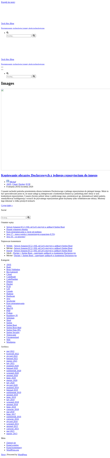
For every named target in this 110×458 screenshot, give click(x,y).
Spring (9, 323)
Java (8, 298)
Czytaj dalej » (7, 205)
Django (9, 281)
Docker (22, 184)
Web (8, 340)
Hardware (10, 296)
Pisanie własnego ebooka (17, 229)
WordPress (22, 454)
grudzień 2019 (12, 387)
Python (9, 313)
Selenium (10, 318)
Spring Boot (11, 325)
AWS (8, 184)
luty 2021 (10, 363)
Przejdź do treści (8, 2)
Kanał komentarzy (14, 447)
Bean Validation (13, 269)
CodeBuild (11, 277)
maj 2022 (10, 351)
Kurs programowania (15, 303)
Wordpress (10, 342)
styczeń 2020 (12, 385)
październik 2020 (13, 370)
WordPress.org (12, 450)
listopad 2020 (12, 368)
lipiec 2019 (11, 397)
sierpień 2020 (12, 375)
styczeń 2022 (12, 356)
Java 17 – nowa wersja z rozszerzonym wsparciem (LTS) (30, 234)
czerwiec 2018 (12, 409)
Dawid (9, 251)
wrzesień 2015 (12, 424)
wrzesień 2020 (12, 373)
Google (9, 291)
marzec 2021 (11, 361)
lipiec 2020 (11, 378)
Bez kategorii (12, 272)
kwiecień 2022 (12, 354)
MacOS (9, 308)
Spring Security (13, 332)
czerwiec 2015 (12, 429)
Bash (8, 267)
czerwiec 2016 (12, 419)
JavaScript (10, 301)
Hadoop (9, 294)
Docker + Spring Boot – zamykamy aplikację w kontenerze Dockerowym (44, 253)
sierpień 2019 (12, 395)
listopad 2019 (12, 390)
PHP (8, 311)
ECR (28, 184)
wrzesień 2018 (12, 402)
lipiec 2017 (11, 414)
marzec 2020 (11, 380)
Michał (13, 182)
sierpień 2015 (12, 426)
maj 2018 (10, 412)
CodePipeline (12, 279)
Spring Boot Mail (13, 327)
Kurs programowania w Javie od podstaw (24, 232)
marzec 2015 (11, 433)
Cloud (14, 184)
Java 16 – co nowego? (15, 237)
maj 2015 (10, 431)
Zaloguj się (11, 443)
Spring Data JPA (13, 330)
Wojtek (9, 246)
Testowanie (11, 335)
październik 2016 (13, 416)
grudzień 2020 (12, 366)
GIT (8, 289)
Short (8, 320)
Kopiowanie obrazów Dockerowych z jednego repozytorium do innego (49, 175)
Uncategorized (12, 337)
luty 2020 (10, 383)
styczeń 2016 (12, 421)
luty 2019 (10, 400)
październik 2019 (13, 392)
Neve (3, 454)
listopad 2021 (12, 358)
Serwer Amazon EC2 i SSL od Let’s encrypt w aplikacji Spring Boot (35, 227)
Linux (9, 306)
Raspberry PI (12, 315)
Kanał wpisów (12, 445)
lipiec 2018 (11, 407)
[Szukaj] (34, 35)
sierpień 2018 (12, 404)
